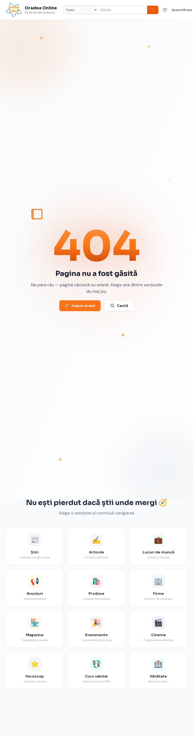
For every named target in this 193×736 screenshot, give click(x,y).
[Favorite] (165, 10)
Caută (122, 305)
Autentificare (182, 10)
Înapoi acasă (83, 305)
